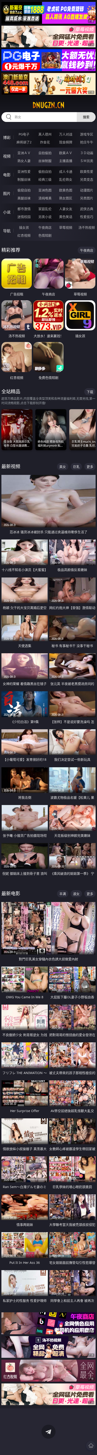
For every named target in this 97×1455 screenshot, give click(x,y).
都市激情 (24, 209)
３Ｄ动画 (86, 153)
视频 (7, 156)
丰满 (62, 894)
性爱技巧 (86, 216)
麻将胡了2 (24, 142)
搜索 (86, 117)
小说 (7, 212)
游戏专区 (86, 134)
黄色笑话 (65, 216)
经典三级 (45, 179)
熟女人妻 (24, 161)
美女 (62, 466)
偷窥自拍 (24, 190)
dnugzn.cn (48, 105)
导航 (7, 230)
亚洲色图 (45, 190)
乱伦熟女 (65, 179)
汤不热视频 (86, 227)
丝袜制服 (45, 161)
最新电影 (10, 893)
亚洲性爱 (24, 171)
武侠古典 (86, 209)
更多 (90, 466)
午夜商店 (45, 227)
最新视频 (10, 466)
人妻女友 (65, 209)
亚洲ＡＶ (24, 153)
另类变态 (86, 179)
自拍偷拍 (45, 153)
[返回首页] (91, 1445)
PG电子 (24, 134)
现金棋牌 (65, 142)
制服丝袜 (24, 179)
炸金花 (45, 142)
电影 (7, 174)
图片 (7, 193)
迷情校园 (24, 216)
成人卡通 (65, 171)
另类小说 (45, 216)
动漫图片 (86, 190)
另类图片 (86, 198)
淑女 (76, 894)
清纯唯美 (45, 198)
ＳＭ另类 (86, 161)
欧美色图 (65, 190)
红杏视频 (24, 235)
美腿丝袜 (24, 198)
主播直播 (65, 161)
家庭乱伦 (45, 209)
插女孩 (24, 227)
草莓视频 (65, 227)
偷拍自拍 (45, 171)
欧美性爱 (86, 171)
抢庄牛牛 (86, 142)
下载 (90, 392)
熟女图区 (65, 198)
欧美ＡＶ (65, 153)
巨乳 (76, 466)
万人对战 (65, 134)
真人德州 (45, 134)
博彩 (7, 137)
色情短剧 (45, 235)
